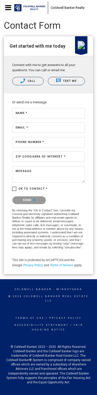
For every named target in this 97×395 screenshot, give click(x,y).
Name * (22, 113)
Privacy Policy (33, 265)
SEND (28, 200)
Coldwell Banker (33, 289)
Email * (22, 127)
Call (31, 81)
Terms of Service (61, 265)
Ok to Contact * (33, 188)
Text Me (69, 81)
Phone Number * (30, 142)
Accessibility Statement (41, 325)
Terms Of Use (30, 318)
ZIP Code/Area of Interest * (41, 156)
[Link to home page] (29, 8)
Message (23, 171)
